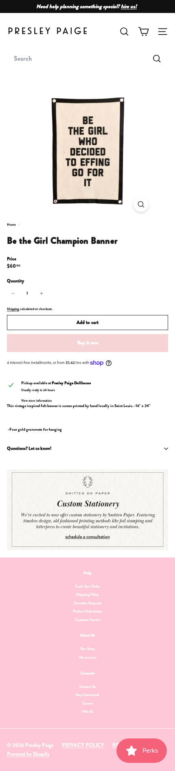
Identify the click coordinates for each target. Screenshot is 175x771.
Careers (87, 703)
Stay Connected (87, 694)
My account (87, 657)
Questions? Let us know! (29, 448)
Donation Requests (88, 603)
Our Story (87, 648)
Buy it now (87, 342)
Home (12, 224)
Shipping (13, 308)
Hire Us (87, 711)
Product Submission (87, 611)
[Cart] (143, 32)
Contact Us (87, 686)
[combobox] (87, 59)
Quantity (15, 281)
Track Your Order (87, 586)
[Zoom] (141, 204)
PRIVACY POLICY (83, 745)
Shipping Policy (87, 594)
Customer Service (88, 619)
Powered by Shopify (28, 754)
